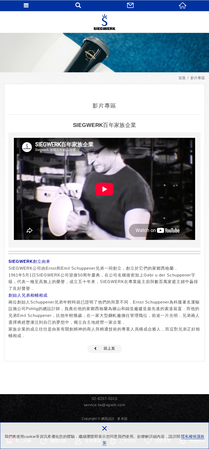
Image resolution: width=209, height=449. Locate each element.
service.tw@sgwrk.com (104, 405)
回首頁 (183, 5)
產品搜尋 (78, 5)
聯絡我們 (130, 5)
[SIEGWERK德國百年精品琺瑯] (104, 22)
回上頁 (109, 348)
